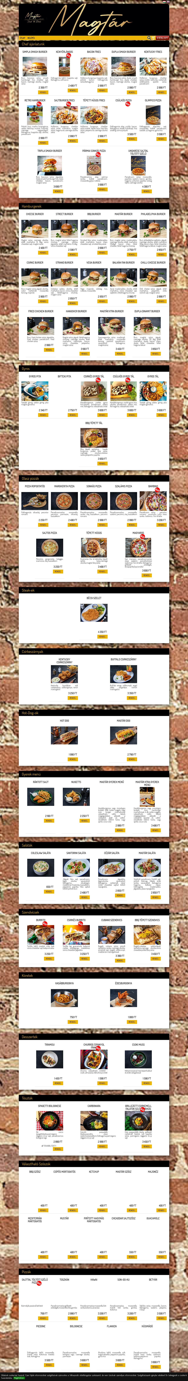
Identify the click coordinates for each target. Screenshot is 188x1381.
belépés (31, 38)
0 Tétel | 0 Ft (162, 38)
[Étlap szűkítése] (148, 38)
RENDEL (43, 92)
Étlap (22, 38)
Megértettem (19, 1378)
